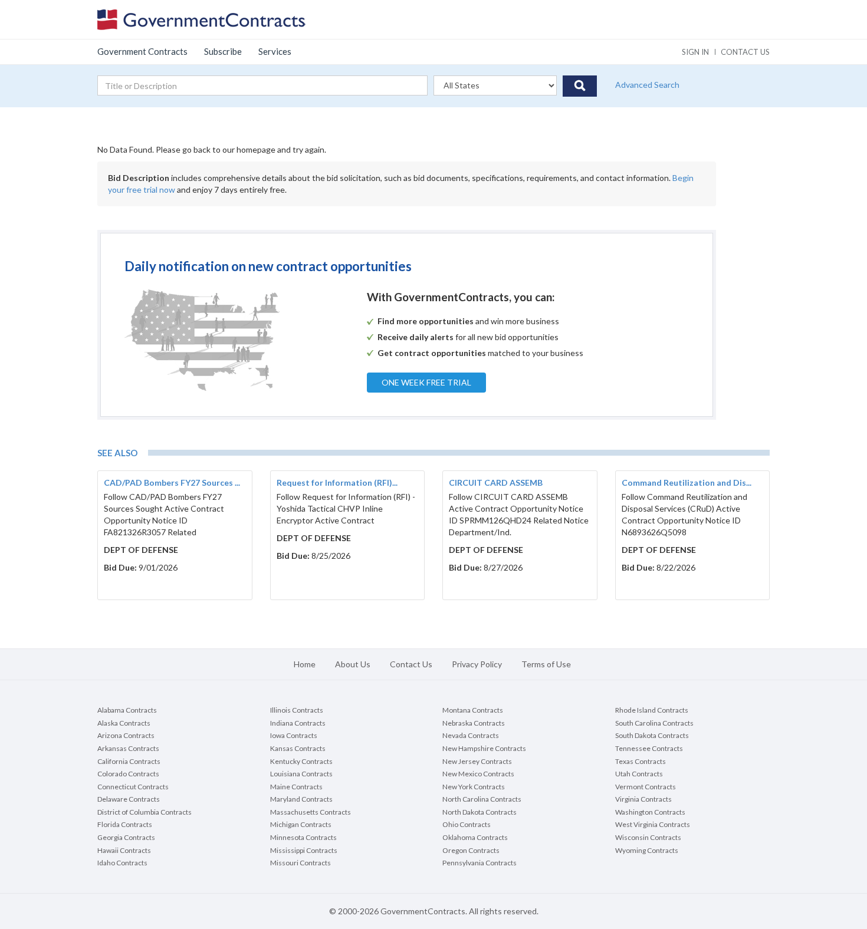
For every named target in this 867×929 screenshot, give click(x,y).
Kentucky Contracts (301, 761)
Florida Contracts (124, 824)
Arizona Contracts (126, 735)
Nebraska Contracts (473, 723)
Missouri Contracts (300, 862)
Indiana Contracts (298, 723)
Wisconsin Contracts (648, 837)
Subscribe (223, 51)
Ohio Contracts (466, 824)
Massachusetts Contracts (310, 812)
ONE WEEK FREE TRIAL (426, 382)
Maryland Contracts (301, 799)
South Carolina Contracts (654, 723)
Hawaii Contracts (124, 850)
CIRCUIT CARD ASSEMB (496, 482)
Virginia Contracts (643, 799)
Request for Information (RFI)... (337, 482)
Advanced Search (647, 85)
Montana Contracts (472, 710)
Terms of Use (546, 664)
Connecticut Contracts (133, 786)
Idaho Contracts (122, 862)
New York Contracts (473, 786)
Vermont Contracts (645, 786)
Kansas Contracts (298, 748)
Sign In (695, 52)
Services (274, 51)
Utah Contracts (639, 773)
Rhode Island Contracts (651, 710)
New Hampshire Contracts (484, 748)
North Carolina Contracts (481, 799)
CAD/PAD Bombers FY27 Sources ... (172, 482)
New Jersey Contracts (477, 761)
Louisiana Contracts (301, 773)
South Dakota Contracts (652, 735)
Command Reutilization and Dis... (686, 482)
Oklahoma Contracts (475, 837)
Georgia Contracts (126, 837)
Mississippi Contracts (303, 850)
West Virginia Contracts (652, 824)
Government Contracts (142, 51)
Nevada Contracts (470, 735)
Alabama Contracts (127, 710)
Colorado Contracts (128, 773)
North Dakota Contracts (479, 812)
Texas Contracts (640, 761)
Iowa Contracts (293, 735)
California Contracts (128, 761)
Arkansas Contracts (128, 748)
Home (305, 664)
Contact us (745, 52)
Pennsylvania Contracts (479, 862)
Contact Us (411, 664)
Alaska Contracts (123, 723)
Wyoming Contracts (646, 850)
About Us (352, 664)
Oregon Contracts (471, 850)
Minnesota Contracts (303, 837)
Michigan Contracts (300, 824)
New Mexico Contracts (478, 773)
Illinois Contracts (296, 710)
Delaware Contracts (128, 799)
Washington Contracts (650, 812)
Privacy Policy (477, 664)
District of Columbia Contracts (144, 812)
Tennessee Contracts (649, 748)
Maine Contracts (296, 786)
